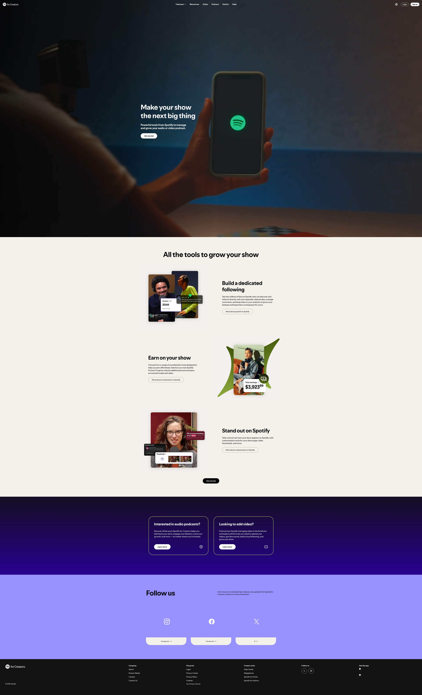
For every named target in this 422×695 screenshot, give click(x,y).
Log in (405, 4)
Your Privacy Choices (193, 684)
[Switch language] (396, 4)
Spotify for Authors (251, 680)
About (131, 669)
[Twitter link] (304, 671)
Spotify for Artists (251, 677)
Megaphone (249, 673)
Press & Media (134, 673)
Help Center (249, 669)
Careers (132, 677)
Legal (188, 669)
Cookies (189, 680)
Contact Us (133, 680)
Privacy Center (192, 673)
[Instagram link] (311, 671)
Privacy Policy (191, 677)
